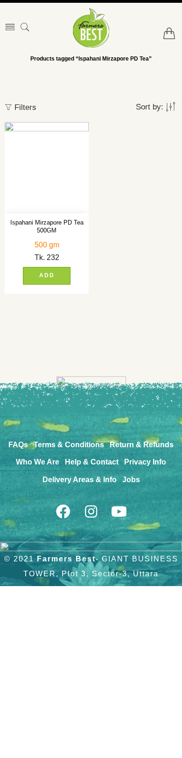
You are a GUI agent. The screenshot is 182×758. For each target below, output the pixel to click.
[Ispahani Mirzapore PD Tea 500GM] (47, 167)
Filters (24, 107)
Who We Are (37, 462)
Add (47, 275)
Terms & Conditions (69, 445)
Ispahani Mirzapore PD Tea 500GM (47, 226)
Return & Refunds (142, 445)
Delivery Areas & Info (79, 480)
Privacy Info (145, 462)
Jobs (131, 480)
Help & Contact (92, 462)
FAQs (18, 445)
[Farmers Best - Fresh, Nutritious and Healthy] (91, 27)
